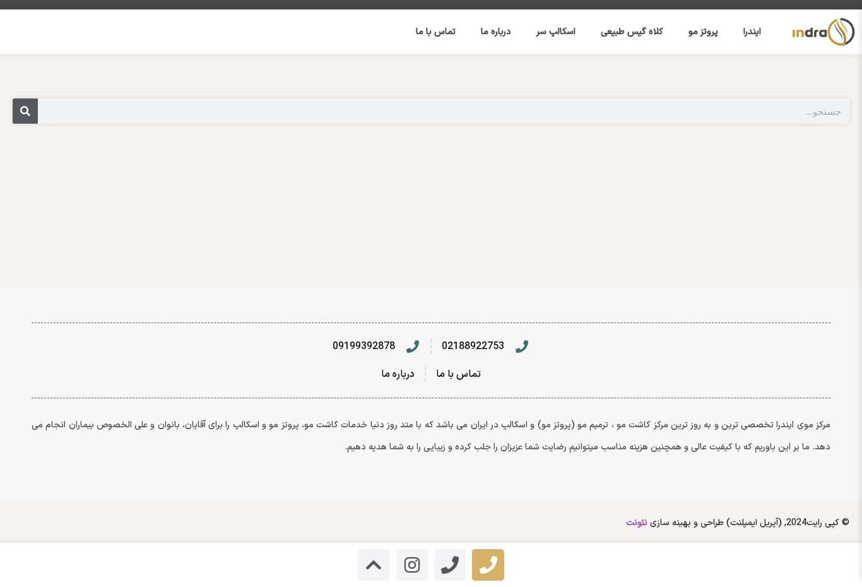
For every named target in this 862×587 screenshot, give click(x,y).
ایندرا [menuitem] (752, 32)
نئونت (636, 523)
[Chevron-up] (373, 565)
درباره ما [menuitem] (496, 32)
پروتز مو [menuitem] (703, 32)
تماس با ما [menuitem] (436, 32)
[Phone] (488, 565)
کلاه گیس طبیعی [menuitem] (632, 32)
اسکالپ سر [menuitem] (556, 32)
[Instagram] (412, 565)
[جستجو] (25, 111)
